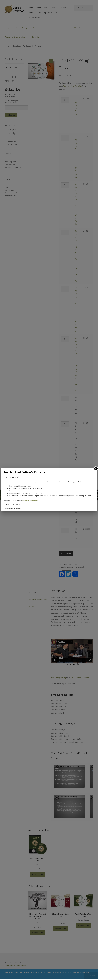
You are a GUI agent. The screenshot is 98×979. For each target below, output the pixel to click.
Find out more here (30, 500)
